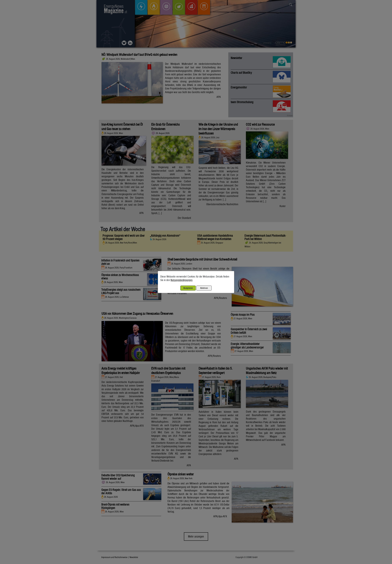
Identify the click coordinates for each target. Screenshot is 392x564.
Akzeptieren (188, 288)
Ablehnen (204, 288)
